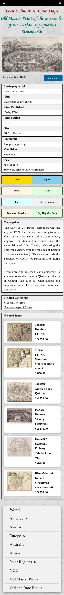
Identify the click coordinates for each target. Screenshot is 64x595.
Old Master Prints (14, 302)
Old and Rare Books (25, 588)
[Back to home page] (60, 3)
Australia (16, 544)
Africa (14, 553)
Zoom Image (53, 78)
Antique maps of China (18, 307)
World (14, 510)
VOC (13, 570)
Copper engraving (15, 144)
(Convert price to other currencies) (24, 169)
